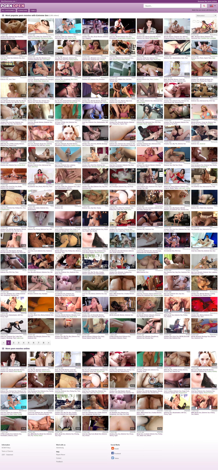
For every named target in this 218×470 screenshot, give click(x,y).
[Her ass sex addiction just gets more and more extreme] (204, 240)
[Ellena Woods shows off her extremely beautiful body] (150, 25)
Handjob (51, 79)
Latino (166, 274)
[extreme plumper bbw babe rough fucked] (123, 282)
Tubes (33, 10)
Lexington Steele (142, 124)
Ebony (202, 36)
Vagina (92, 252)
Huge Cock (76, 229)
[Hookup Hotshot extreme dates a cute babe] (177, 68)
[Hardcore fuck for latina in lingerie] (123, 218)
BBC (192, 36)
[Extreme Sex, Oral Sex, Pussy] (177, 154)
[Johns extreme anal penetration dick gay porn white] (177, 218)
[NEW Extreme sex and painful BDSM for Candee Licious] (150, 68)
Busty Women (98, 36)
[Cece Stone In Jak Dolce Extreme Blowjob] (41, 47)
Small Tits (203, 124)
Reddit (116, 449)
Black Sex (37, 315)
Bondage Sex (209, 79)
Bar (92, 186)
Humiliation (113, 338)
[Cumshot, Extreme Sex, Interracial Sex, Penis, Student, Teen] (150, 133)
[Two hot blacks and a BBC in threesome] (204, 25)
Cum (48, 58)
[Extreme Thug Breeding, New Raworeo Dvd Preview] (95, 175)
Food (192, 167)
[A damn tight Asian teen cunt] (14, 68)
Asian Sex (176, 336)
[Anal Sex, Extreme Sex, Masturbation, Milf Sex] (95, 111)
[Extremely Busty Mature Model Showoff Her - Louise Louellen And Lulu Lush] (177, 175)
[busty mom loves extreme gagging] (95, 25)
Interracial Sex (59, 38)
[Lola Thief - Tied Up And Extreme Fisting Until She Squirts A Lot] (123, 111)
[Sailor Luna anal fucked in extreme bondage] (95, 133)
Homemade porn (115, 145)
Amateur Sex (5, 36)
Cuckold (146, 434)
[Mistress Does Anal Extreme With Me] (68, 240)
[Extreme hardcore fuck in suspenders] (150, 218)
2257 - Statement (7, 455)
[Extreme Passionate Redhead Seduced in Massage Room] (150, 240)
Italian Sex (143, 435)
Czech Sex (140, 251)
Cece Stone (46, 59)
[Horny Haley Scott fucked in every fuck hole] (68, 304)
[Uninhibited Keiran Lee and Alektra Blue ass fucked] (41, 68)
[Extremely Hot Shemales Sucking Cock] (204, 261)
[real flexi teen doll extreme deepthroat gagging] (68, 111)
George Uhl (204, 167)
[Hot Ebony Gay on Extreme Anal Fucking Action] (41, 304)
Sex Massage (157, 251)
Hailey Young (72, 38)
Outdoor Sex (122, 102)
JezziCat (202, 144)
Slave (125, 338)
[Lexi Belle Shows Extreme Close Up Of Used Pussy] (204, 111)
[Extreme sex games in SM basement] (95, 68)
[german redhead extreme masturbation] (123, 133)
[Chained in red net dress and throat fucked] (204, 325)
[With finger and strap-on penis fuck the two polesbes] (150, 47)
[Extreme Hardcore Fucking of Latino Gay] (177, 261)
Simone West (141, 102)
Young (99, 208)
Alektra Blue (37, 81)
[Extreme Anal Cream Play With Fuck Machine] (14, 111)
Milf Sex (185, 36)
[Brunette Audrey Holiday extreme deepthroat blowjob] (68, 133)
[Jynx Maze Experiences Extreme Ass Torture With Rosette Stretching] (14, 47)
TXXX (188, 35)
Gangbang (67, 79)
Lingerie (166, 188)
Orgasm (209, 81)
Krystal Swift (73, 102)
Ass (56, 58)
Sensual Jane (96, 167)
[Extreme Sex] (68, 197)
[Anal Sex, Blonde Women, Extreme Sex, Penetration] (41, 111)
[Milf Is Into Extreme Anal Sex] (123, 197)
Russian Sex (149, 338)
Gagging (88, 38)
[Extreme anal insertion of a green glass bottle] (14, 175)
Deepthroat (58, 145)
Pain (151, 79)
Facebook (117, 453)
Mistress (78, 251)
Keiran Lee (45, 81)
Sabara (150, 124)
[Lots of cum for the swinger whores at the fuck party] (150, 197)
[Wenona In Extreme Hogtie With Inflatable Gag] (123, 304)
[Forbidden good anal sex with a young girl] (68, 261)
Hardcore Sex (95, 59)
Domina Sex (86, 79)
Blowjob (197, 36)
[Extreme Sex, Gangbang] (68, 68)
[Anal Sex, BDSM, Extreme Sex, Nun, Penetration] (123, 25)
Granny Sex (31, 102)
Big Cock (129, 101)
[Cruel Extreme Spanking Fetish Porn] (204, 197)
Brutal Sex (43, 144)
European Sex (199, 165)
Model (172, 188)
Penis (148, 59)
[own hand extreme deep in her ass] (41, 261)
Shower (112, 81)
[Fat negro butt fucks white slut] (150, 111)
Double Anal (118, 336)
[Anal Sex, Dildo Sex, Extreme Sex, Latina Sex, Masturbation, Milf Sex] (68, 175)
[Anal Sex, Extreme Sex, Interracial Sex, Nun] (123, 47)
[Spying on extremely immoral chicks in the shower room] (123, 68)
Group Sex (65, 102)
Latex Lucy (20, 338)
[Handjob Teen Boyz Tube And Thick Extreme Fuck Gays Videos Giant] (177, 282)
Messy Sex (101, 316)
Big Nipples (176, 208)
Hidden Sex (121, 79)
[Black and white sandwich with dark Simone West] (150, 90)
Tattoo (176, 188)
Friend (87, 435)
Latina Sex (122, 231)
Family (215, 165)
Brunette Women (155, 36)
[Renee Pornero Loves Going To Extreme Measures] (95, 240)
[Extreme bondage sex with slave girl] (14, 154)
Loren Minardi (35, 38)
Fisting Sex (203, 81)
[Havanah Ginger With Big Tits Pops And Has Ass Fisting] (150, 282)
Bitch (56, 434)
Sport (62, 124)
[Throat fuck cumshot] (95, 47)
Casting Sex (127, 272)
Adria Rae (35, 167)
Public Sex (88, 231)
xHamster (160, 35)
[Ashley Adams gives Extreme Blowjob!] (68, 47)
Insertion (20, 36)
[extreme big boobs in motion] (177, 133)
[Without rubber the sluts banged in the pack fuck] (123, 175)
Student (143, 145)
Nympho (112, 167)
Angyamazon (74, 231)
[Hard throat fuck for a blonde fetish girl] (150, 304)
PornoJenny (50, 35)
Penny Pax (157, 59)
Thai (213, 186)
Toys (29, 38)
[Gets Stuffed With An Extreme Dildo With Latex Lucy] (14, 325)
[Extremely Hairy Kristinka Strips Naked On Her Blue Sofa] (95, 325)
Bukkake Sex (11, 294)
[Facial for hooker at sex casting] (123, 261)
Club (138, 186)
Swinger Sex (141, 188)
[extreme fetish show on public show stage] (95, 218)
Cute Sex (182, 79)
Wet (146, 188)
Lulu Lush (182, 188)
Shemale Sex (68, 167)
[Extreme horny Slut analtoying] (68, 423)
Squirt (206, 58)
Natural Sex (58, 59)
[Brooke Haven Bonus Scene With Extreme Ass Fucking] (14, 90)
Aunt (56, 229)
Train (29, 167)
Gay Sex (10, 124)
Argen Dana (127, 209)
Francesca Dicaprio (47, 38)
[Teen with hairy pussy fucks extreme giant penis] (41, 175)
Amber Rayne (125, 59)
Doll (67, 122)
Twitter (116, 458)
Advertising (60, 448)
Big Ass (30, 101)
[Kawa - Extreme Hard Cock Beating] (177, 325)
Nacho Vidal (104, 167)
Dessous (121, 229)
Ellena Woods (154, 38)
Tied (125, 124)
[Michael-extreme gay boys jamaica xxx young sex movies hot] (95, 197)
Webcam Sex (45, 229)
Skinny (112, 435)
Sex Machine (18, 124)
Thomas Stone (37, 435)
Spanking (210, 208)
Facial (174, 81)
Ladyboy (72, 165)
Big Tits (38, 58)
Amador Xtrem (130, 38)
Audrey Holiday (76, 145)
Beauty (147, 36)
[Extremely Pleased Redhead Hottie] (95, 261)
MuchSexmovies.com (8, 1)
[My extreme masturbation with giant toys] (177, 47)
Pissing (197, 167)
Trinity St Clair (130, 231)
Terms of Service (7, 451)
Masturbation (177, 58)
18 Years (58, 122)
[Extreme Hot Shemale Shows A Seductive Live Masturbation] (68, 154)
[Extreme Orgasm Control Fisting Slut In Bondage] (204, 68)
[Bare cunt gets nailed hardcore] (41, 325)
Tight (6, 316)
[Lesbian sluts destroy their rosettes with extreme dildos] (68, 25)
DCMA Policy (6, 448)
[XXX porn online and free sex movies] (13, 5)
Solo (13, 38)
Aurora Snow (117, 59)
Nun (66, 38)
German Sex (45, 101)
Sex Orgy (65, 295)
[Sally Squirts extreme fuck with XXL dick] (204, 47)
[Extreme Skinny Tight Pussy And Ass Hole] (123, 423)
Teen (209, 58)
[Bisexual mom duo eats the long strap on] (41, 282)
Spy (116, 81)
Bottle (20, 186)
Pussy (197, 124)
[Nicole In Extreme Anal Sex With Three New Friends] (95, 423)
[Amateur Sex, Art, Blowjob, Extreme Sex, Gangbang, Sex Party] (177, 111)
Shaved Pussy (179, 102)
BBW (2, 144)
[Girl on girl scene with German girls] (204, 133)
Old (173, 102)
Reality (95, 231)
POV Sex (66, 59)
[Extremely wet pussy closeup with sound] (41, 218)
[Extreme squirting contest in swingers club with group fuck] (150, 175)
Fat (32, 435)
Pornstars (22, 10)
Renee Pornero (99, 252)
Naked (89, 338)
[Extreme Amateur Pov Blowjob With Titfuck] (14, 240)
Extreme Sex (13, 36)
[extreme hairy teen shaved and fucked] (177, 90)
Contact (58, 458)
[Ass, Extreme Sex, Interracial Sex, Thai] (204, 175)
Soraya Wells (121, 38)
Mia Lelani (74, 79)
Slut (56, 435)
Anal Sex (58, 36)
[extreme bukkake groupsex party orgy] (68, 282)
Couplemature (5, 209)
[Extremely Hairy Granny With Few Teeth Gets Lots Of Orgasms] (41, 90)
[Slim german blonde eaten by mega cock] (204, 282)
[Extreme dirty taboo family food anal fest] (204, 154)
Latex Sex (120, 209)
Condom (61, 229)
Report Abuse (60, 454)
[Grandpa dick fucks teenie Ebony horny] (204, 304)
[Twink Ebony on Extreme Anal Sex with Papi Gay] (95, 282)
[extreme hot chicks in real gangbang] (14, 282)
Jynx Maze (4, 59)
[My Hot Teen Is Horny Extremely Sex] (14, 261)
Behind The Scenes (10, 101)
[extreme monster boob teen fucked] (14, 133)
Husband (58, 231)
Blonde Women (169, 36)
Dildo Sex (39, 36)
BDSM (118, 36)
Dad (192, 165)
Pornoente (132, 35)
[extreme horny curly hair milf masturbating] (14, 304)
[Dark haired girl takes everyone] (95, 154)
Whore (149, 435)
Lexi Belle (210, 124)
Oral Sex (30, 81)
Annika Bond (21, 165)
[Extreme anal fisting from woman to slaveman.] (123, 325)
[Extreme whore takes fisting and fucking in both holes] (150, 423)
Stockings (58, 252)
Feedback (59, 462)
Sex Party (174, 124)
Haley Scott (73, 316)
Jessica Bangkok (60, 81)
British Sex (167, 186)
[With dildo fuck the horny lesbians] (41, 25)
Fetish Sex (4, 124)
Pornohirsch (77, 35)
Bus (92, 36)
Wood (147, 38)
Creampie (119, 165)
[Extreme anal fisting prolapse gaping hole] (14, 197)
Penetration (113, 38)
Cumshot (30, 59)
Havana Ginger (158, 295)
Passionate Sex (141, 252)
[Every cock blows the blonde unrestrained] (95, 90)
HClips (24, 35)
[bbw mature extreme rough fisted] (177, 304)
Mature (169, 316)
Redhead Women (6, 38)
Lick (83, 252)
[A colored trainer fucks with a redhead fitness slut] (41, 154)
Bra (97, 272)
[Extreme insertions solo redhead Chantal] (14, 25)
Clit (171, 209)
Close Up (204, 122)
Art (173, 122)
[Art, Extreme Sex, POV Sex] (177, 240)
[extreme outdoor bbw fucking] (41, 423)
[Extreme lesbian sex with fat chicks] (204, 218)
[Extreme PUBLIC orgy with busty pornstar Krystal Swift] (68, 90)
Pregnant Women (169, 38)
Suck (201, 274)
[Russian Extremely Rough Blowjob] (150, 325)
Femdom (102, 79)
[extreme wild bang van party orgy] (123, 240)
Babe (165, 79)
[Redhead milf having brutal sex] (41, 133)
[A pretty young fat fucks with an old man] (150, 261)
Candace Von (205, 38)
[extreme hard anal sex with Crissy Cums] (41, 240)
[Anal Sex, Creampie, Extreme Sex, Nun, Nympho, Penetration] (123, 154)
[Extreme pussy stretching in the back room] (204, 90)
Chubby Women (19, 144)
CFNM (63, 122)
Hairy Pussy (39, 102)
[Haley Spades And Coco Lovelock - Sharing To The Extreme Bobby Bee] (177, 25)
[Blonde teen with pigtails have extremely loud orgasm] (150, 154)
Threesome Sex (180, 38)
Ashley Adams (73, 59)
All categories (8, 10)
